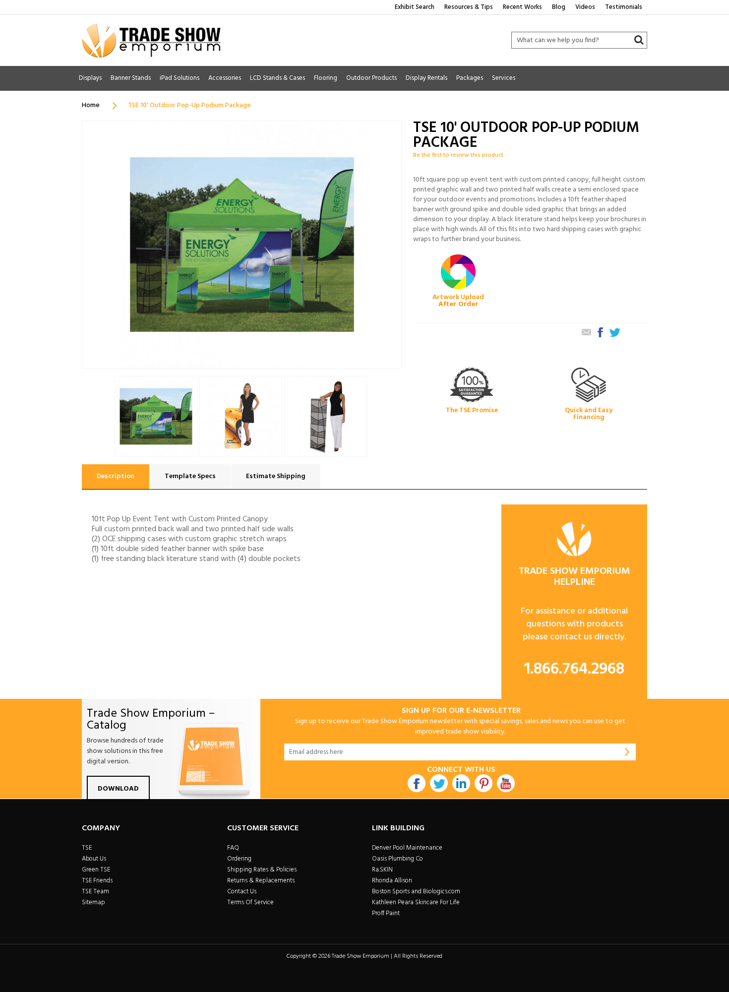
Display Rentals (426, 78)
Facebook (416, 783)
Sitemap (93, 902)
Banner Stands (131, 78)
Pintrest (483, 783)
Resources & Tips (468, 7)
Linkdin (461, 783)
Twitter (439, 783)
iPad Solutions (179, 78)
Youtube (506, 783)
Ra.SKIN (382, 870)
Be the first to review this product (458, 155)
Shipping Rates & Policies (262, 870)
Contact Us (241, 891)
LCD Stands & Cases (277, 78)
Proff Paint (386, 913)
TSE (87, 848)
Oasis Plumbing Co (397, 859)
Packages (469, 78)
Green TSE (96, 870)
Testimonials (623, 7)
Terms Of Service (250, 902)
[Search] (639, 40)
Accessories (224, 78)
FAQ (233, 848)
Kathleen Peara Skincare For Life (416, 902)
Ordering (239, 859)
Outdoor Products (371, 78)
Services (503, 78)
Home (91, 105)
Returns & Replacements (261, 880)
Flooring (325, 78)
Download (118, 789)
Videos (585, 7)
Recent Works (522, 7)
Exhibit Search (414, 7)
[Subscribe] (627, 752)
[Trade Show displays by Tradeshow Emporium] (151, 40)
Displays (90, 78)
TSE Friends (97, 880)
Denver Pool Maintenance (407, 848)
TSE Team (95, 891)
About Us (94, 859)
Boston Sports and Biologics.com (416, 891)
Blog (558, 7)
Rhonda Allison (392, 880)
